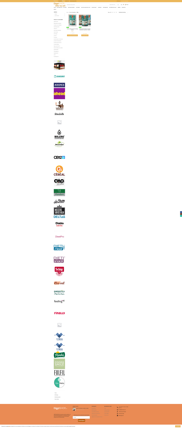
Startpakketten (56, 51)
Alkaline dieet (56, 21)
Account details (106, 411)
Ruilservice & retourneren (96, 413)
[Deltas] (59, 216)
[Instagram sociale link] (118, 1)
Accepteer (178, 426)
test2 (55, 54)
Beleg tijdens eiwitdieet (57, 23)
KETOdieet (55, 33)
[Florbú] (59, 354)
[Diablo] (59, 224)
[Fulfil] (59, 372)
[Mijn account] (121, 5)
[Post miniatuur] (74, 409)
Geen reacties (82, 409)
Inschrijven (81, 420)
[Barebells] (59, 113)
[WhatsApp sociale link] (119, 1)
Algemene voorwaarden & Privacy (97, 416)
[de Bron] (59, 201)
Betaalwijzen (94, 408)
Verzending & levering (95, 411)
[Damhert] (59, 192)
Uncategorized (56, 56)
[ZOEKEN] (118, 5)
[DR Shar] (59, 271)
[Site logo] (60, 4)
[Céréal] (59, 170)
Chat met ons (106, 415)
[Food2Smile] (59, 363)
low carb (55, 35)
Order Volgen (106, 413)
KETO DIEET (57, 15)
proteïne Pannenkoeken (57, 40)
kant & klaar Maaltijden (57, 30)
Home (67, 12)
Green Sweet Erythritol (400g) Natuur (72, 29)
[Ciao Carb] (59, 181)
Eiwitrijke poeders (56, 26)
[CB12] (59, 157)
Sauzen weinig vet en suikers (58, 47)
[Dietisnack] (59, 259)
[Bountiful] (59, 144)
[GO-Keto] (59, 382)
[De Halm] (59, 209)
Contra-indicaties (94, 415)
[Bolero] (59, 133)
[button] (72, 35)
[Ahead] (59, 93)
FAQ (105, 408)
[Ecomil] (59, 282)
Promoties (55, 37)
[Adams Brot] (59, 76)
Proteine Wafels (56, 44)
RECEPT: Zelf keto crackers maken (82, 408)
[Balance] (59, 105)
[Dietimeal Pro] (59, 247)
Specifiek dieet (56, 49)
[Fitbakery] (59, 324)
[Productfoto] (85, 20)
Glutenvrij (55, 28)
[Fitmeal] (59, 335)
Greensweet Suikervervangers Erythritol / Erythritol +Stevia (84, 29)
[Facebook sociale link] (117, 1)
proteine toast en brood (57, 42)
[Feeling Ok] (59, 301)
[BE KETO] (59, 122)
